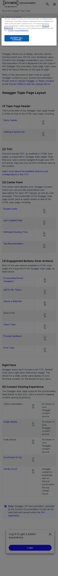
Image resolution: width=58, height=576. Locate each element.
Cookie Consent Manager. (18, 31)
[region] (29, 32)
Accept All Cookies (16, 39)
